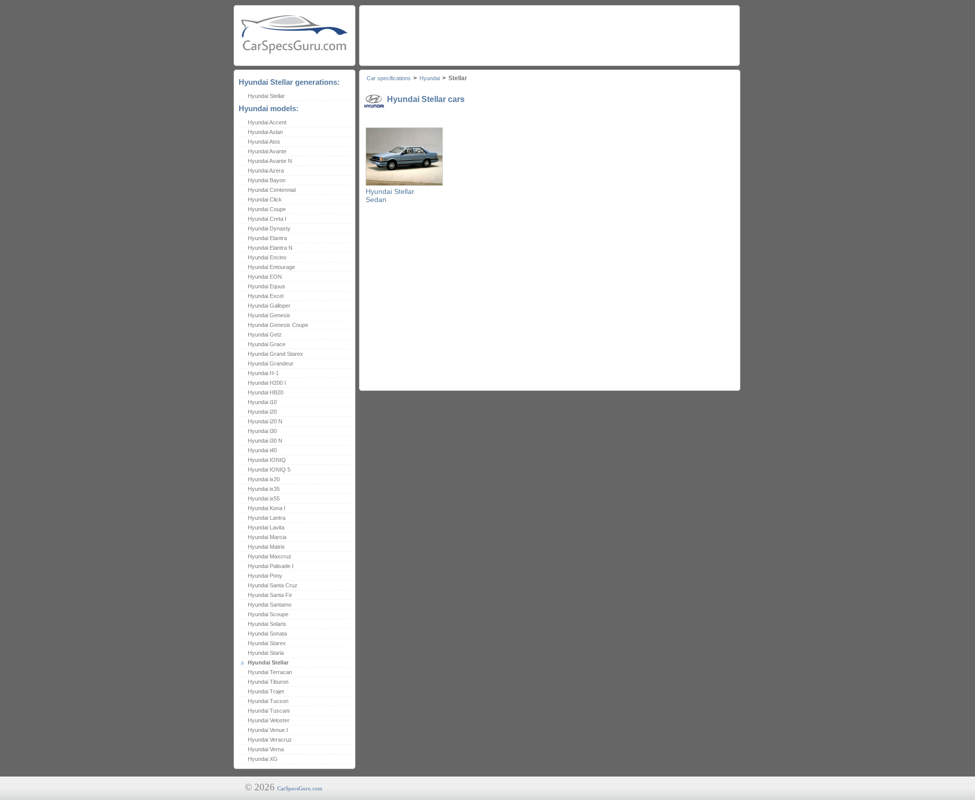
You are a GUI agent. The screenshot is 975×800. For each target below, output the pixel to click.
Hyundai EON (265, 277)
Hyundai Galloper (269, 306)
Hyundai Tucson (268, 701)
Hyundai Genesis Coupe (278, 325)
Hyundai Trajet (266, 691)
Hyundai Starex (267, 643)
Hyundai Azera (266, 171)
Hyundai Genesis (269, 315)
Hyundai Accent (267, 122)
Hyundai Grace (266, 344)
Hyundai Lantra (266, 518)
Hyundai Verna (266, 749)
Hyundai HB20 (265, 392)
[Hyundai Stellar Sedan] (404, 184)
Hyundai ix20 (264, 479)
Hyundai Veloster (268, 720)
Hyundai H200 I (267, 383)
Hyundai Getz (265, 334)
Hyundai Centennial (272, 190)
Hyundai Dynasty (269, 228)
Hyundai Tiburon (268, 682)
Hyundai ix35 (264, 489)
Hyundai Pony (265, 576)
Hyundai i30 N (265, 441)
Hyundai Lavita (266, 527)
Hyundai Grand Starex (275, 354)
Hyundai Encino (267, 257)
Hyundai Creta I (267, 219)
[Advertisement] (549, 33)
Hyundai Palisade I (271, 566)
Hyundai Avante (267, 151)
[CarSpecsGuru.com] (294, 33)
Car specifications (389, 78)
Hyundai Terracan (270, 672)
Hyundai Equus (266, 286)
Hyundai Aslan (265, 132)
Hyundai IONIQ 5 (269, 469)
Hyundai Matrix (266, 547)
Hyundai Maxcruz (269, 556)
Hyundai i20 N (265, 421)
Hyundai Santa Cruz (273, 585)
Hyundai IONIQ (267, 460)
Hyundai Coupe (267, 209)
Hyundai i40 (262, 450)
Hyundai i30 (262, 431)
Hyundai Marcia (267, 537)
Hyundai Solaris (267, 624)
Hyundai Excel (265, 296)
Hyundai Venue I (268, 730)
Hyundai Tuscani (268, 711)
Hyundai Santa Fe (270, 595)
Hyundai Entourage (271, 267)
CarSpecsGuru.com (299, 788)
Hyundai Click (265, 199)
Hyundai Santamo (269, 605)
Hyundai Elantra (267, 238)
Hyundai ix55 (264, 498)
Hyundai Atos (264, 142)
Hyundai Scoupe (268, 614)
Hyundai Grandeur (271, 363)
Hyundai (429, 78)
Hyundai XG (263, 759)
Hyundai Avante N (270, 161)
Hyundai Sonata (267, 633)
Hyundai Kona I (266, 508)
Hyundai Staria (266, 653)
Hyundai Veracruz (270, 740)
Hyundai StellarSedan (390, 195)
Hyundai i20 (262, 412)
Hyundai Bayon (266, 180)
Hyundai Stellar (266, 96)
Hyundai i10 (262, 402)
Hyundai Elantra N (270, 248)
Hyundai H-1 (263, 373)
